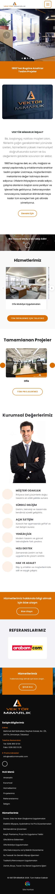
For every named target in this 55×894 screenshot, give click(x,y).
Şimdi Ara (28, 687)
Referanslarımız (10, 798)
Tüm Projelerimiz (27, 391)
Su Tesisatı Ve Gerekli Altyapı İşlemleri (21, 855)
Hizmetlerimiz (9, 788)
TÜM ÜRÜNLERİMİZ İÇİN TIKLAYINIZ (27, 318)
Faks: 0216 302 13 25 (12, 747)
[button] (48, 35)
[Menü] (47, 4)
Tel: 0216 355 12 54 (11, 743)
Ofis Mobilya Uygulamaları (15, 844)
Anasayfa (7, 777)
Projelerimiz (9, 793)
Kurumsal (7, 782)
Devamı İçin (27, 213)
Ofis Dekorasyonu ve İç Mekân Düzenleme (23, 850)
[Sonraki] (51, 288)
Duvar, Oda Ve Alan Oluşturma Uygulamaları (24, 818)
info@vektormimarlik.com (15, 756)
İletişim (6, 803)
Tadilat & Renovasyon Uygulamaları (20, 860)
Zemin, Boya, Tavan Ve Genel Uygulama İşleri (24, 865)
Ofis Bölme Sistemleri (13, 839)
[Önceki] (3, 288)
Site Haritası (28, 889)
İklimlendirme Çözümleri (15, 829)
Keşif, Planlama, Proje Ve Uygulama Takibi (23, 834)
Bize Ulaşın (27, 611)
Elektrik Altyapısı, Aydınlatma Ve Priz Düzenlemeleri (27, 823)
